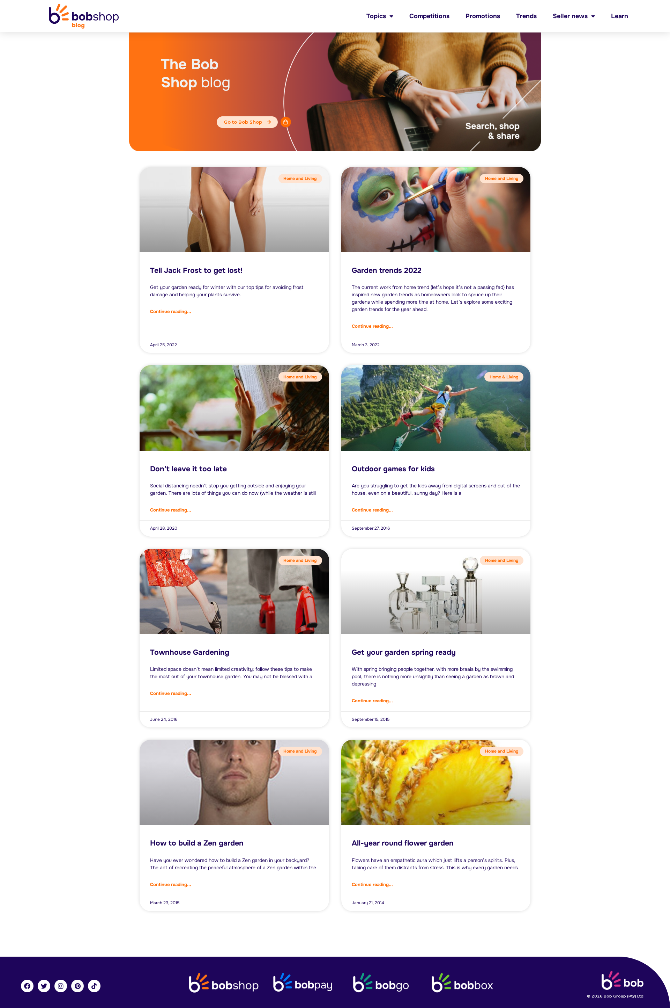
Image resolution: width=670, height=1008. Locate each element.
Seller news (570, 16)
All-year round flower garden (403, 843)
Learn (619, 16)
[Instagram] (60, 986)
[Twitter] (44, 986)
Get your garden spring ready (404, 652)
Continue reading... (170, 311)
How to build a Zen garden (197, 843)
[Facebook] (27, 986)
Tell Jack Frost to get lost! (196, 270)
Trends (526, 16)
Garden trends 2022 (387, 270)
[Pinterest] (77, 986)
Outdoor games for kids (393, 468)
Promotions (483, 16)
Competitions (429, 16)
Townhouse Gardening (189, 652)
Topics (376, 16)
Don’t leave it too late (188, 468)
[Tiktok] (94, 986)
